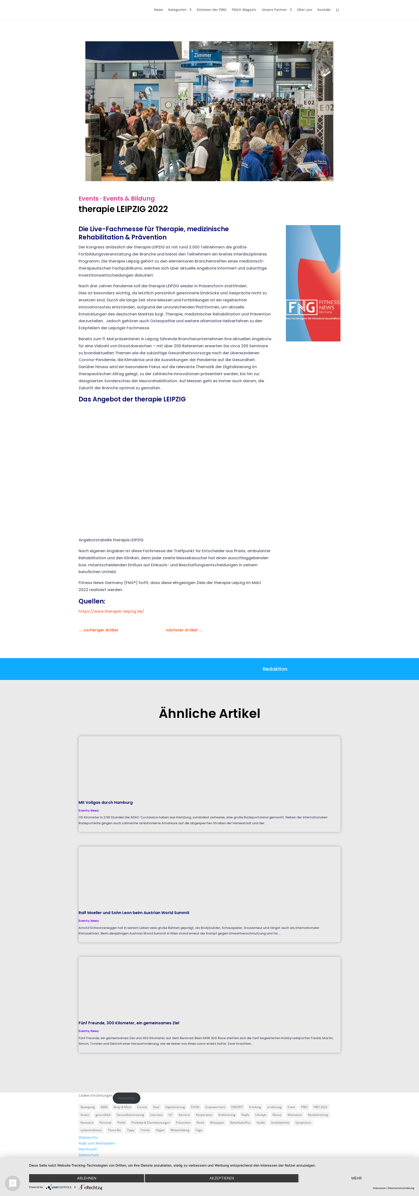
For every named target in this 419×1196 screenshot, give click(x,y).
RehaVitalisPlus (240, 1122)
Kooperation (204, 1115)
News (158, 10)
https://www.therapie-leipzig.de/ (111, 611)
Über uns (304, 10)
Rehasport (217, 1122)
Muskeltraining (318, 1115)
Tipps (130, 1130)
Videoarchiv (88, 1137)
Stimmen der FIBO (211, 10)
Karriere (184, 1115)
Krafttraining (226, 1115)
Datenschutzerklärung (401, 1188)
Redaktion (275, 669)
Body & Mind (122, 1107)
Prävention (183, 1122)
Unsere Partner (274, 10)
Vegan (160, 1130)
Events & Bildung (129, 198)
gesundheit (103, 1115)
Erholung (255, 1107)
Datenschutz (89, 1155)
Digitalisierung (175, 1107)
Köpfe (245, 1115)
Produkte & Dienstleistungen (150, 1122)
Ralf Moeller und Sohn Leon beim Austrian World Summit (134, 913)
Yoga (198, 1130)
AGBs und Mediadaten (97, 1143)
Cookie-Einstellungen (96, 1095)
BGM (104, 1107)
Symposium (303, 1122)
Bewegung (88, 1107)
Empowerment (215, 1107)
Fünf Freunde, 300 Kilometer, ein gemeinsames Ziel (129, 1023)
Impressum (88, 1149)
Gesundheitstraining (130, 1115)
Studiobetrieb (280, 1122)
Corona (142, 1107)
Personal (105, 1122)
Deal (156, 1107)
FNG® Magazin (244, 10)
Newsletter (127, 1098)
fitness (85, 1115)
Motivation (295, 1115)
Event (291, 1107)
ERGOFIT (237, 1107)
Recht (200, 1122)
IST (171, 1115)
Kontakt (324, 10)
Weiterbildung (179, 1130)
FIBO (304, 1107)
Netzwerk (87, 1122)
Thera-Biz (114, 1130)
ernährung (274, 1107)
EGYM (195, 1107)
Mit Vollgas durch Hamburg (106, 802)
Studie (261, 1122)
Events (89, 198)
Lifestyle (260, 1115)
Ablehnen (86, 1178)
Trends (145, 1130)
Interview (156, 1115)
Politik (121, 1122)
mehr (356, 1178)
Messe (277, 1115)
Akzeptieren (222, 1178)
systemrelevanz (91, 1130)
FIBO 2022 (320, 1107)
